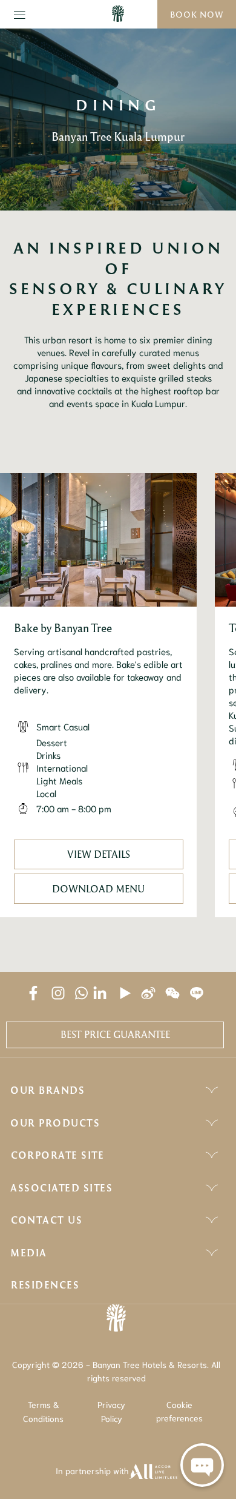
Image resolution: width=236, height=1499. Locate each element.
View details (98, 854)
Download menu (98, 889)
